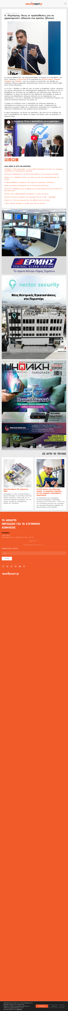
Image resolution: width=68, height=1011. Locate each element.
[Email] (24, 566)
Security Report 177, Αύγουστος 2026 (16, 490)
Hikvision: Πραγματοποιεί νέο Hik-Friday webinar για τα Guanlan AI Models (31, 174)
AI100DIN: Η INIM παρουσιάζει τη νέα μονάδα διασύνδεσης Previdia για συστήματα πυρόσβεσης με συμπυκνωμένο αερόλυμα (33, 170)
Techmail (18, 81)
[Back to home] (34, 3)
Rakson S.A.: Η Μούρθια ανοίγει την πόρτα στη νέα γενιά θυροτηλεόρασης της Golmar (31, 178)
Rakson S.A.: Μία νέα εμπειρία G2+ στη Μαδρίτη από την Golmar (27, 200)
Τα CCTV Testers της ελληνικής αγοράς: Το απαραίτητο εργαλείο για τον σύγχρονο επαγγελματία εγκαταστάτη (48, 492)
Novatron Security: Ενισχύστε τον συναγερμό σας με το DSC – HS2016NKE (29, 197)
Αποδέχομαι (41, 1006)
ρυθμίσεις (19, 1009)
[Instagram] (15, 566)
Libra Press (22, 79)
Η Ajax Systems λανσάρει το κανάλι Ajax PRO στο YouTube (24, 203)
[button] (65, 3)
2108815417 (32, 541)
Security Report (47, 79)
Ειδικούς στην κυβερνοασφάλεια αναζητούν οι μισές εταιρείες (26, 194)
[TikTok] (11, 566)
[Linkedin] (7, 566)
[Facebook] (3, 566)
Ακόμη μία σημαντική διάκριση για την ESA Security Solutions (26, 186)
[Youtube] (19, 566)
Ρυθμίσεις (54, 1006)
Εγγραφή (7, 558)
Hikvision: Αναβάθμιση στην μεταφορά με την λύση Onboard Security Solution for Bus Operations (33, 190)
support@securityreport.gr (32, 545)
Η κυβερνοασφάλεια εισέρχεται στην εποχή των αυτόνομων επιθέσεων (29, 182)
